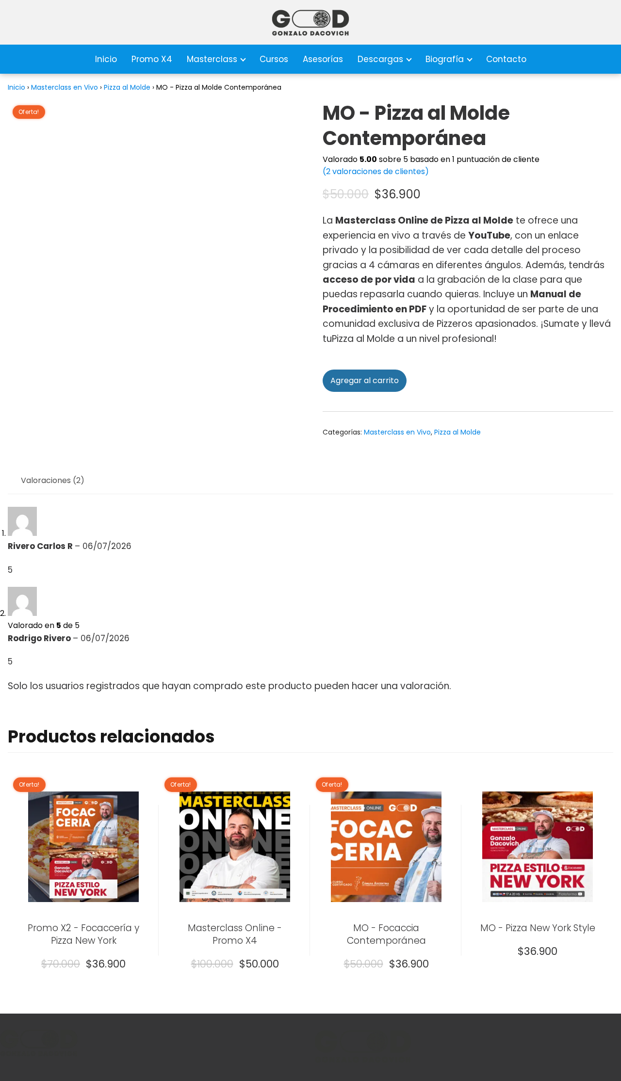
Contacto (506, 59)
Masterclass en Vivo (64, 87)
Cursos (274, 59)
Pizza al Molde (127, 87)
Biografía (444, 59)
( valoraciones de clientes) (376, 171)
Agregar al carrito (364, 380)
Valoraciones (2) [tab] (52, 480)
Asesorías (323, 59)
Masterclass (212, 59)
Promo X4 (151, 59)
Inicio (106, 59)
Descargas (380, 59)
